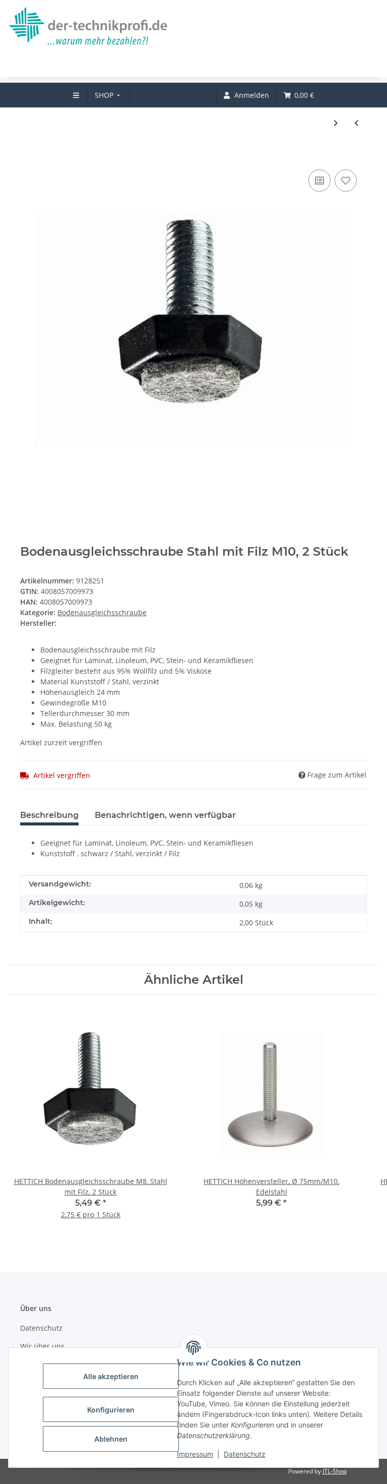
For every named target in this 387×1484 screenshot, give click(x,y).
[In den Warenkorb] (28, 151)
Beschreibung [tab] (49, 815)
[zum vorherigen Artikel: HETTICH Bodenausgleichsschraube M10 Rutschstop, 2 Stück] (356, 123)
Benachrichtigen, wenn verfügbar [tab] (165, 815)
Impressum (195, 1454)
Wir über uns (42, 1346)
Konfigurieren (111, 1409)
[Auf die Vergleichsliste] (319, 180)
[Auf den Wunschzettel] (346, 180)
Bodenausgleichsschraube (102, 612)
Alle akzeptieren (111, 1376)
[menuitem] (109, 95)
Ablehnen (110, 1439)
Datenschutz (245, 1454)
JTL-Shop (334, 1471)
